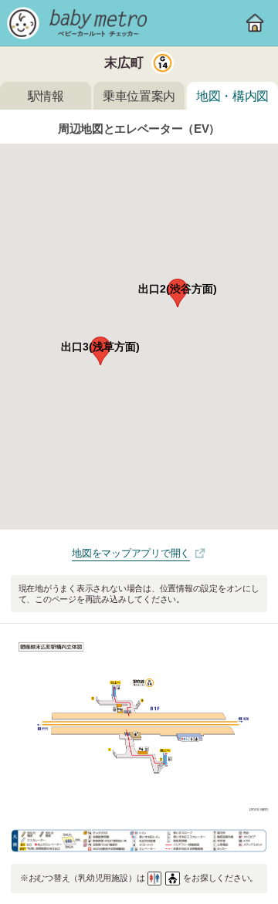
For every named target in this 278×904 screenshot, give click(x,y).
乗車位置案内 (139, 96)
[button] (177, 293)
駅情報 (46, 96)
